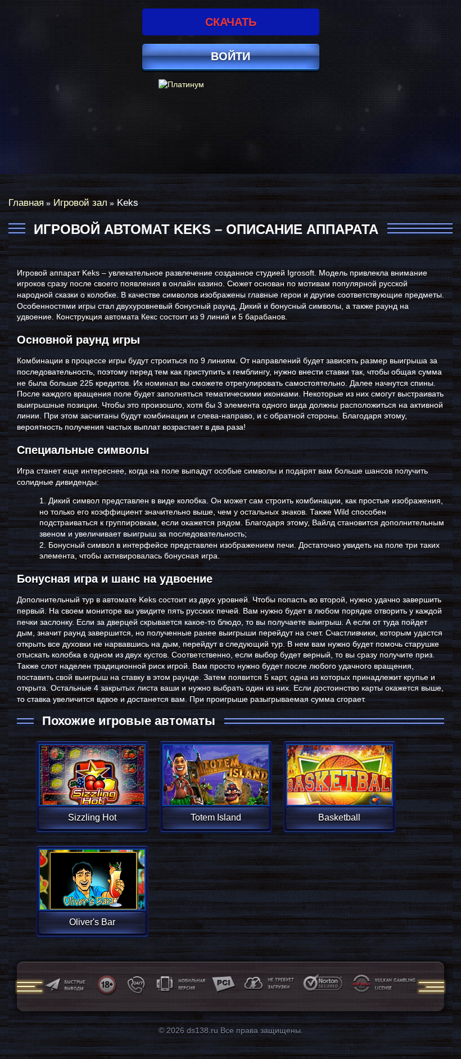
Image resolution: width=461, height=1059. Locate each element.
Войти (230, 56)
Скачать (230, 22)
